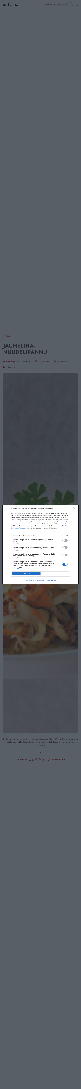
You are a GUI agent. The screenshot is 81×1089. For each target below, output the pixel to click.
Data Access (40, 580)
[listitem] (40, 536)
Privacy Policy (51, 580)
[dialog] (40, 544)
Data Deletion (29, 580)
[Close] (75, 509)
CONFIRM (26, 573)
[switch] (65, 540)
